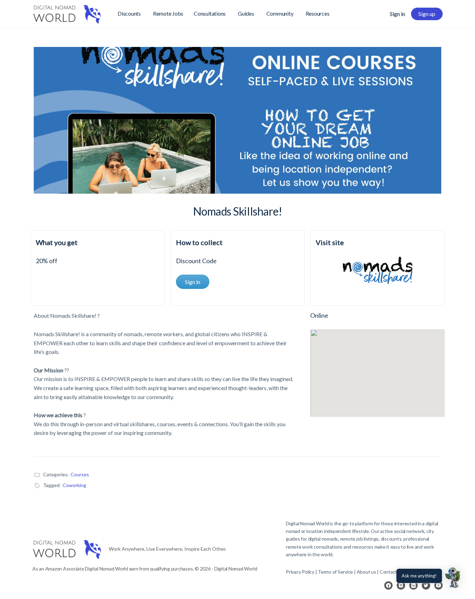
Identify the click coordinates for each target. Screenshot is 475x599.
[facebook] (388, 585)
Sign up (426, 13)
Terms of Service (335, 572)
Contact (388, 572)
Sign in (397, 13)
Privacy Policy (300, 572)
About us (366, 572)
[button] (453, 577)
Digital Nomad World (307, 523)
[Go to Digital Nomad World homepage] (67, 13)
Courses (80, 474)
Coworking (74, 485)
